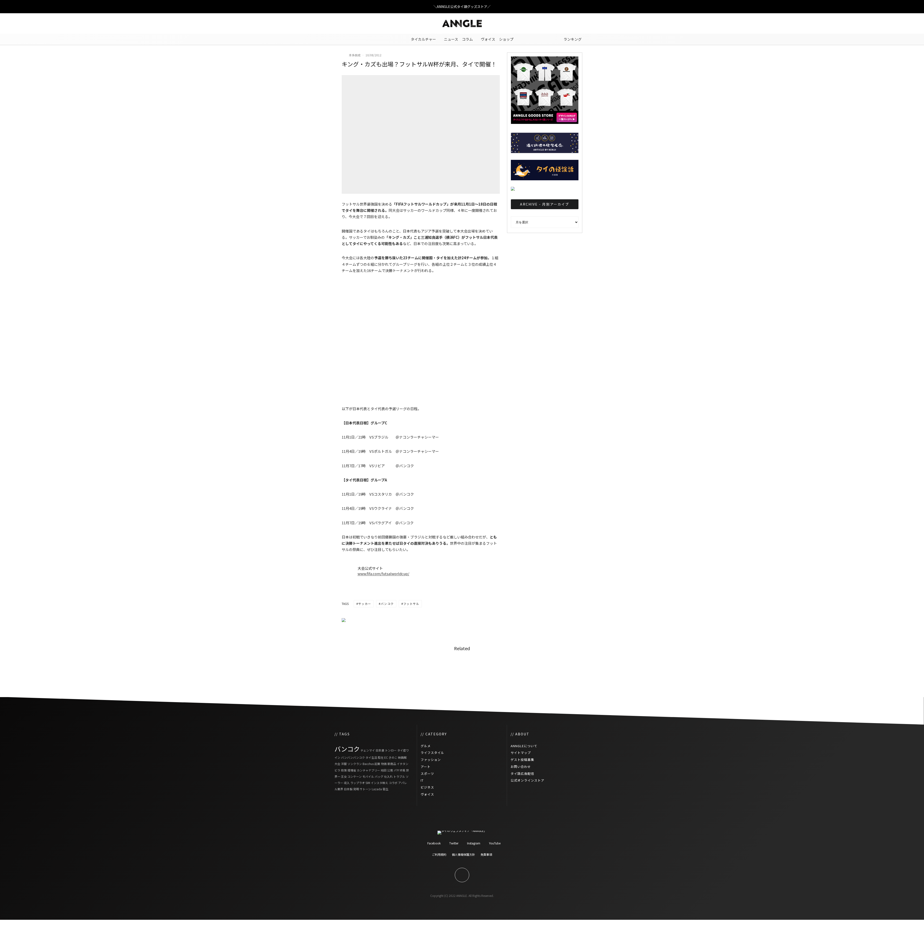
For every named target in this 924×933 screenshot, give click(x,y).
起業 (377, 764)
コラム (467, 39)
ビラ (337, 770)
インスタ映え (379, 783)
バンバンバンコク (353, 757)
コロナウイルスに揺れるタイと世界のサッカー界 (556, 668)
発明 (356, 789)
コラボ (393, 783)
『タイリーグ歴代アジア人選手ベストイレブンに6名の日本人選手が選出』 (475, 668)
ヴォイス (488, 39)
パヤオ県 (399, 770)
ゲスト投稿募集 (522, 759)
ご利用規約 (439, 854)
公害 (390, 770)
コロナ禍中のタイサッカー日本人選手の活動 (391, 668)
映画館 (402, 757)
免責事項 (486, 854)
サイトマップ (521, 752)
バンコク (387, 604)
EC (386, 757)
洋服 (344, 764)
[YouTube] (359, 23)
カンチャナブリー (368, 770)
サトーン (365, 789)
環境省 (351, 770)
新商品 (391, 764)
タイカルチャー (423, 39)
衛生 (385, 789)
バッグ (379, 776)
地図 (383, 770)
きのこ (393, 757)
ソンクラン (354, 764)
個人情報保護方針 (463, 854)
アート (425, 766)
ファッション (431, 759)
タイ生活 (371, 757)
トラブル (399, 776)
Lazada (377, 789)
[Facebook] (338, 23)
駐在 (381, 757)
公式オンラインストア (527, 780)
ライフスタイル (432, 752)
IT (422, 780)
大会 (337, 764)
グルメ (426, 746)
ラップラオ (357, 783)
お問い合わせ (521, 766)
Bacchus (368, 764)
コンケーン (354, 776)
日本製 (348, 789)
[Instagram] (352, 23)
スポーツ (427, 773)
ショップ (506, 39)
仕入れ (388, 776)
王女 (344, 776)
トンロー (391, 750)
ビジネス (427, 787)
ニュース (451, 39)
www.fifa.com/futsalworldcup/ (383, 573)
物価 (384, 764)
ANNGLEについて (524, 746)
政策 (344, 770)
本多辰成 (354, 55)
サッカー (364, 604)
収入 (347, 783)
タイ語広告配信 (522, 773)
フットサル (411, 604)
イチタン (402, 764)
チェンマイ (367, 750)
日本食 (380, 750)
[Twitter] (345, 23)
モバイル (368, 776)
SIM (368, 783)
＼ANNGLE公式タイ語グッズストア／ (462, 6)
